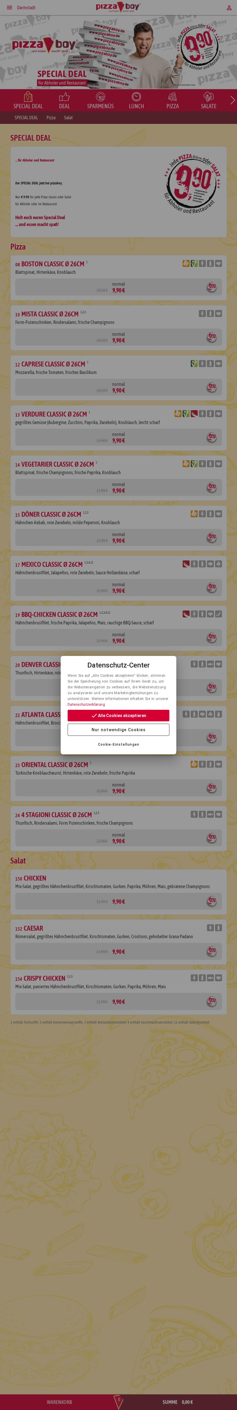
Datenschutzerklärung (86, 705)
